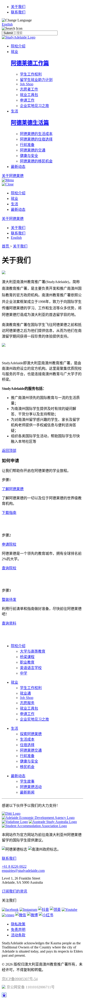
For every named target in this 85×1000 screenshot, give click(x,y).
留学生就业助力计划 (36, 80)
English (7, 24)
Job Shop (26, 84)
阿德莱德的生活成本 (36, 134)
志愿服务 (27, 703)
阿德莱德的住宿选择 (36, 139)
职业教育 (27, 662)
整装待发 (9, 600)
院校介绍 (18, 46)
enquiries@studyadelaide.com (23, 870)
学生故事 (27, 781)
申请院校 (9, 544)
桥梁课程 (27, 657)
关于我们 (18, 7)
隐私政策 (18, 924)
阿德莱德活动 (31, 787)
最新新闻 (27, 792)
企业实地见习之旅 (34, 106)
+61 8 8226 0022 (14, 866)
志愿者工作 (29, 89)
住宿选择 (27, 745)
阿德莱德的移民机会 (36, 161)
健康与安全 (29, 156)
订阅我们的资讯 (14, 891)
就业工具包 (29, 95)
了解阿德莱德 (13, 489)
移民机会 (27, 767)
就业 (14, 52)
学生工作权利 (31, 74)
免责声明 (18, 930)
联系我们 (18, 12)
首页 (6, 246)
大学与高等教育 (32, 651)
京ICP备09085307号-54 (20, 979)
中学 (23, 673)
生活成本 (27, 739)
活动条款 (18, 935)
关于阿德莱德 (13, 219)
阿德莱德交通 (31, 750)
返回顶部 (9, 451)
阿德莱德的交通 (32, 150)
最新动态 (18, 167)
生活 (14, 111)
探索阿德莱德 (31, 734)
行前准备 (27, 145)
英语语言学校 (31, 668)
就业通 (25, 693)
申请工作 (27, 100)
